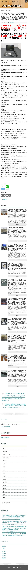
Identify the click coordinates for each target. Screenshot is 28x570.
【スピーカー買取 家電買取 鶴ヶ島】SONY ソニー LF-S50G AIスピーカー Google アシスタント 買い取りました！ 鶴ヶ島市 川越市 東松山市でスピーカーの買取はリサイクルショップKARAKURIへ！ (17, 322)
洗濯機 (4, 479)
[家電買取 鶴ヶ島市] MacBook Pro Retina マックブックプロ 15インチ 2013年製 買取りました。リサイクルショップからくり (17, 211)
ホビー (4, 464)
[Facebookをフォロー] (4, 195)
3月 (4, 548)
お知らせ (5, 451)
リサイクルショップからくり (9, 2)
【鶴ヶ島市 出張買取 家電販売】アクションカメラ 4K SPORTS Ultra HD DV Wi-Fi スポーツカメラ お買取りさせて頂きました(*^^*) (14, 405)
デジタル (12, 22)
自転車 (4, 485)
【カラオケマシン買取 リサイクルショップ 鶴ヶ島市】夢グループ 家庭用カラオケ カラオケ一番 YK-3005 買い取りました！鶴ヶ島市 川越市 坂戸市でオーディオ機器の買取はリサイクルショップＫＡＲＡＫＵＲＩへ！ (17, 283)
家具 (4, 470)
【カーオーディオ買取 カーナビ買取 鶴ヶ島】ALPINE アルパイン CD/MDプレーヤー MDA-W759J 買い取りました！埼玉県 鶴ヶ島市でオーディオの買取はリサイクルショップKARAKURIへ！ (17, 247)
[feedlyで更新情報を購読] (7, 195)
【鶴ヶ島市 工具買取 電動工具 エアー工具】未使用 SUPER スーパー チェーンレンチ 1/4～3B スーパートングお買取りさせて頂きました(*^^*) (14, 522)
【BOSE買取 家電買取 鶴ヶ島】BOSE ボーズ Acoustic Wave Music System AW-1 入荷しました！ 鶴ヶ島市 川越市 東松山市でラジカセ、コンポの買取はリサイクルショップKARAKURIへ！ (17, 231)
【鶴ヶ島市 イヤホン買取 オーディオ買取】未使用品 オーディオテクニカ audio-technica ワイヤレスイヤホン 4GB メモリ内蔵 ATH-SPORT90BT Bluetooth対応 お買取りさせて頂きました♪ (17, 266)
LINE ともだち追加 (5, 427)
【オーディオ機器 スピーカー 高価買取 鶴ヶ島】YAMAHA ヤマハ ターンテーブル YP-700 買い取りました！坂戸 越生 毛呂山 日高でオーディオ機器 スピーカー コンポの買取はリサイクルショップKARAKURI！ (17, 302)
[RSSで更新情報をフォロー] (9, 195)
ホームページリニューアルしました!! (11, 519)
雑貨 (4, 497)
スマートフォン (6, 457)
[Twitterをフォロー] (2, 195)
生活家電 (5, 482)
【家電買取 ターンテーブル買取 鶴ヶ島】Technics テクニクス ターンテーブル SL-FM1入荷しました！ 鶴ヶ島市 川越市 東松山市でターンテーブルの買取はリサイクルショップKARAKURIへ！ (13, 397)
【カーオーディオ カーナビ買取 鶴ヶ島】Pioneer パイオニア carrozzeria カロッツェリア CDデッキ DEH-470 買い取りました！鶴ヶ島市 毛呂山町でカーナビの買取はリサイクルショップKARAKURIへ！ (17, 374)
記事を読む (17, 224)
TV (3, 448)
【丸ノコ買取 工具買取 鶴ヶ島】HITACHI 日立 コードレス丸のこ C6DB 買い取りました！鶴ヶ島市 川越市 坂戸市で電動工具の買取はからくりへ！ (14, 533)
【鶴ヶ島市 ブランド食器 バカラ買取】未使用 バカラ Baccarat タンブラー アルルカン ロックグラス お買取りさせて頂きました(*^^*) (14, 528)
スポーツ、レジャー (7, 454)
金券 (4, 494)
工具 (4, 473)
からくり (5, 199)
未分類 (4, 476)
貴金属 (4, 488)
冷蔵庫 (4, 467)
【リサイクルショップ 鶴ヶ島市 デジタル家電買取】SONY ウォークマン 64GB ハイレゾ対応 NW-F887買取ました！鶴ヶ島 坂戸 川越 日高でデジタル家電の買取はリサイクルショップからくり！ (17, 358)
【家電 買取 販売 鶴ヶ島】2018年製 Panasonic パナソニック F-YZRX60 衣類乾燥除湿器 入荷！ (14, 516)
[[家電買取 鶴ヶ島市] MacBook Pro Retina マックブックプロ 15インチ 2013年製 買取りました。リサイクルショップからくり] (4, 212)
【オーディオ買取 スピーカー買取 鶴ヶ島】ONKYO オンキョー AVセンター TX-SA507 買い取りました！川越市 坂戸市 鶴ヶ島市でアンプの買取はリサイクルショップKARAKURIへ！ (17, 338)
